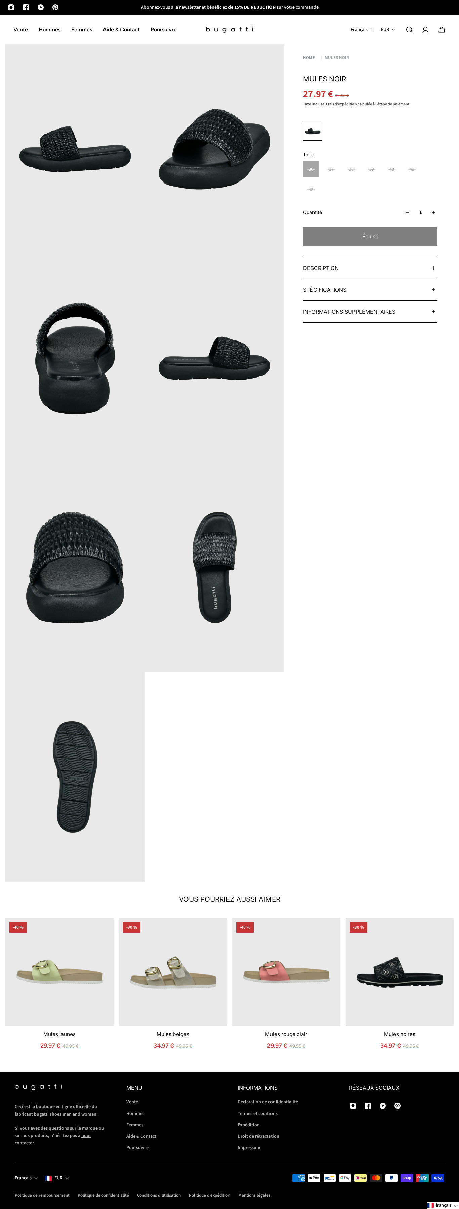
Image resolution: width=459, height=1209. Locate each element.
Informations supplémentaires (349, 311)
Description (321, 268)
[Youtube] (40, 7)
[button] (443, 1205)
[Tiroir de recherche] (409, 29)
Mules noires (399, 1034)
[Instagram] (11, 7)
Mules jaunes (59, 1034)
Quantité (312, 212)
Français (23, 1178)
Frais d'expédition (341, 104)
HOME (309, 58)
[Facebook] (25, 7)
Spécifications (324, 289)
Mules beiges (173, 1034)
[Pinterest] (55, 7)
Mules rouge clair (286, 1034)
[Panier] (441, 29)
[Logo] (229, 30)
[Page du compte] (425, 29)
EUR (58, 1178)
